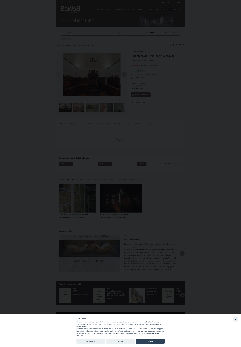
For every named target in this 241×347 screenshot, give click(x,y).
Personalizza (90, 341)
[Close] (235, 319)
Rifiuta (120, 341)
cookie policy (154, 333)
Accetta (150, 341)
